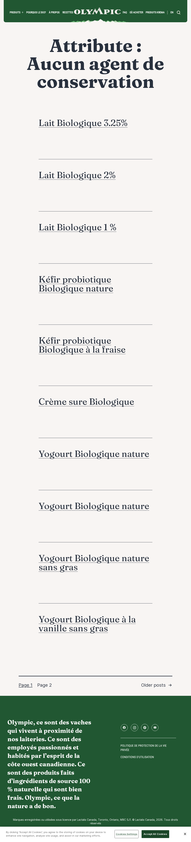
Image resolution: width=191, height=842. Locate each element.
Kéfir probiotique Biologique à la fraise (82, 345)
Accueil (97, 10)
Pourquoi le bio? (36, 12)
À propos (54, 12)
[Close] (185, 834)
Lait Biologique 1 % (77, 227)
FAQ (125, 12)
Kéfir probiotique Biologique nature (76, 284)
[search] (179, 13)
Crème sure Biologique (86, 401)
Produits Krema (155, 12)
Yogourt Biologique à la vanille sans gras (87, 624)
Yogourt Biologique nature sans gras (94, 562)
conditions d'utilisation (137, 757)
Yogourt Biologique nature (94, 453)
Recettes (67, 12)
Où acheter (136, 12)
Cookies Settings (126, 833)
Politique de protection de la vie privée (143, 748)
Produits (15, 12)
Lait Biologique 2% (77, 174)
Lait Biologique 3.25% (83, 122)
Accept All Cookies (155, 833)
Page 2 (44, 685)
